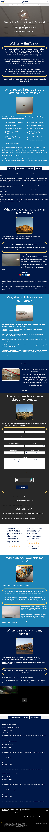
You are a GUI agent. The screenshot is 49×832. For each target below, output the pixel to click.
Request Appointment (23, 31)
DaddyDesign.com (44, 823)
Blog (37, 816)
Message (24, 457)
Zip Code (35, 443)
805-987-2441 (26, 1)
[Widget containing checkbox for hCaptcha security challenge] (24, 480)
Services (24, 816)
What (11, 4)
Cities (28, 816)
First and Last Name (13, 430)
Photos (34, 816)
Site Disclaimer (45, 822)
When (31, 4)
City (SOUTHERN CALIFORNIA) (13, 443)
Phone (35, 430)
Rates (16, 4)
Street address (24, 436)
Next (26, 390)
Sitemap (40, 822)
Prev (23, 390)
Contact (26, 4)
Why (21, 4)
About (31, 816)
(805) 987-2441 (26, 810)
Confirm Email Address (35, 450)
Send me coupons (21, 473)
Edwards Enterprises (2, 1)
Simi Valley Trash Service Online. (34, 769)
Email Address (13, 450)
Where (36, 4)
